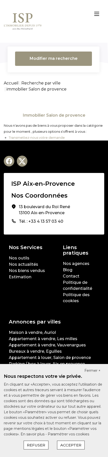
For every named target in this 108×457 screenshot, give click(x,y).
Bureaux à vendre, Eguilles (35, 351)
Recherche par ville (41, 83)
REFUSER (36, 445)
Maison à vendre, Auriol (32, 332)
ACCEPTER (70, 445)
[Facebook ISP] (9, 161)
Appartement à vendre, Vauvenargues (47, 345)
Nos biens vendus (27, 270)
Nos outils (19, 258)
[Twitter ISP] (22, 161)
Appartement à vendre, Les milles (43, 338)
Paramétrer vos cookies (68, 434)
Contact (71, 276)
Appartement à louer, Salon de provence (50, 357)
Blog (67, 269)
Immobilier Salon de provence (54, 115)
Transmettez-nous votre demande (37, 137)
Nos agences (76, 263)
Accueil (11, 83)
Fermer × (92, 370)
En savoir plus (33, 434)
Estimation (20, 277)
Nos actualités (23, 264)
